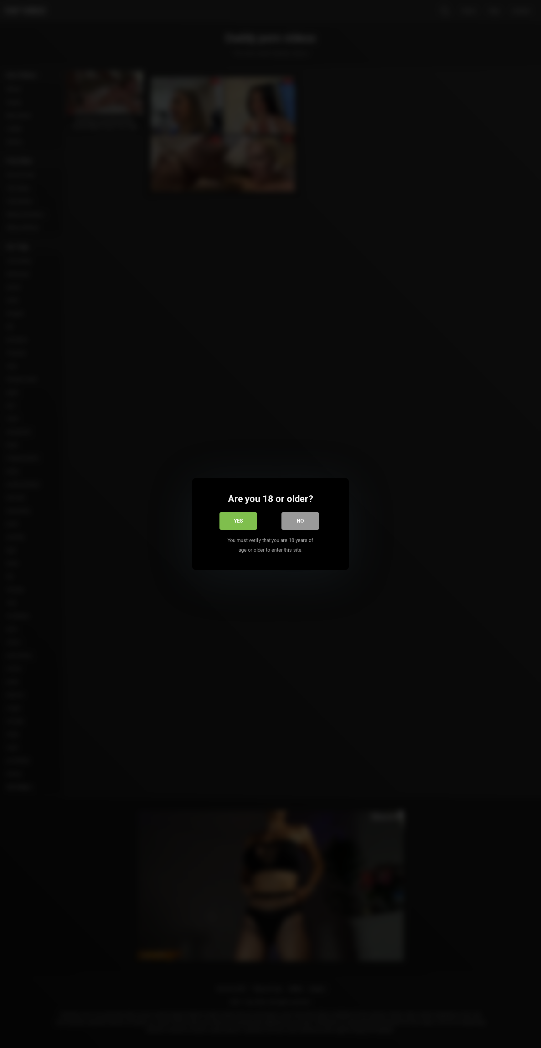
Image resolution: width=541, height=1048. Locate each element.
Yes (238, 521)
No (300, 521)
